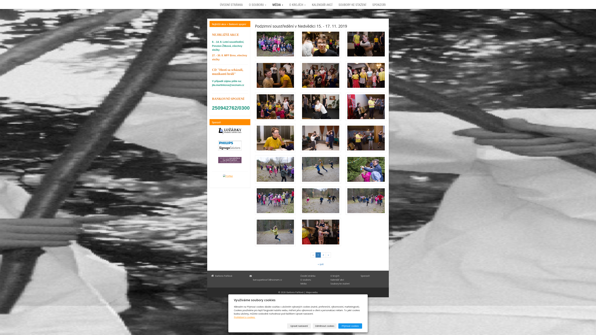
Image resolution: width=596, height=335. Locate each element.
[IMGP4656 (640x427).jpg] (366, 75)
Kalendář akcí (322, 5)
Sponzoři (379, 5)
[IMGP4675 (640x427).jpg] (320, 107)
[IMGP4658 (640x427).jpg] (320, 44)
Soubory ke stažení (352, 5)
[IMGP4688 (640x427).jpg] (320, 138)
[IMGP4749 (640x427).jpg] (275, 232)
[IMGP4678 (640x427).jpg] (366, 44)
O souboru (257, 5)
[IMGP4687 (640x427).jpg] (366, 138)
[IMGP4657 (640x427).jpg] (320, 75)
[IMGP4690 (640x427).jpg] (366, 107)
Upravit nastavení (299, 325)
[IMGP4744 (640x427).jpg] (320, 169)
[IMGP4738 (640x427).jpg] (320, 201)
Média (277, 5)
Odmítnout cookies (324, 325)
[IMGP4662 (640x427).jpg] (320, 232)
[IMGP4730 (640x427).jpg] (366, 201)
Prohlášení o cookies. (244, 317)
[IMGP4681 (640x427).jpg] (275, 138)
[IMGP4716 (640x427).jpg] (275, 44)
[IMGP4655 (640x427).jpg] (275, 107)
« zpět (321, 264)
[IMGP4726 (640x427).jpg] (275, 201)
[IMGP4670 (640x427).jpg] (275, 75)
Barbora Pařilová (294, 292)
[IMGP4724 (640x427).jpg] (275, 169)
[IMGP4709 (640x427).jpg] (366, 169)
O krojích (296, 5)
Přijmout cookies (350, 325)
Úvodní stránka (231, 5)
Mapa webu (312, 292)
